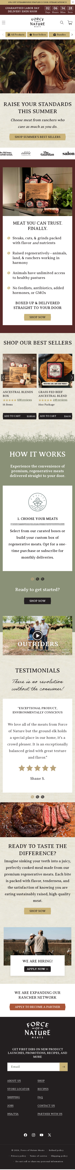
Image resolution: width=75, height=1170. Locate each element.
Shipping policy (59, 1156)
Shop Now (37, 601)
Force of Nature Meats (33, 1150)
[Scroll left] (3, 35)
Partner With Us (50, 1114)
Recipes (43, 1089)
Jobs (10, 1105)
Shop (41, 1080)
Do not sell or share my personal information (39, 1161)
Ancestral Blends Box (18, 394)
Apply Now (36, 969)
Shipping (13, 1097)
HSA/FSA (13, 1114)
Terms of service (38, 1156)
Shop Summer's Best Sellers (37, 137)
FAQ (40, 1097)
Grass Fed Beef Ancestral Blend (52, 394)
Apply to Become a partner (37, 1007)
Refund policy (56, 1150)
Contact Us (46, 1105)
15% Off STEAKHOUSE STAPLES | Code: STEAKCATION (36, 2)
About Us (14, 1080)
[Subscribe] (64, 1067)
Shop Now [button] (37, 317)
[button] (62, 23)
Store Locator (18, 1089)
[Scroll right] (72, 35)
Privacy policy (18, 1156)
